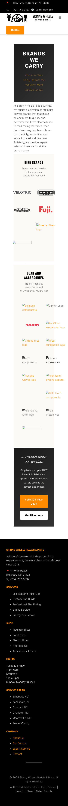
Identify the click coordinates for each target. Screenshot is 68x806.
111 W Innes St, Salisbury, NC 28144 (31, 3)
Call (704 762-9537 (34, 501)
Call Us (15, 30)
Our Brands (19, 743)
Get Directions (34, 515)
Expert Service (21, 748)
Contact (17, 753)
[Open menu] (60, 18)
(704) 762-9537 (20, 9)
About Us (18, 737)
